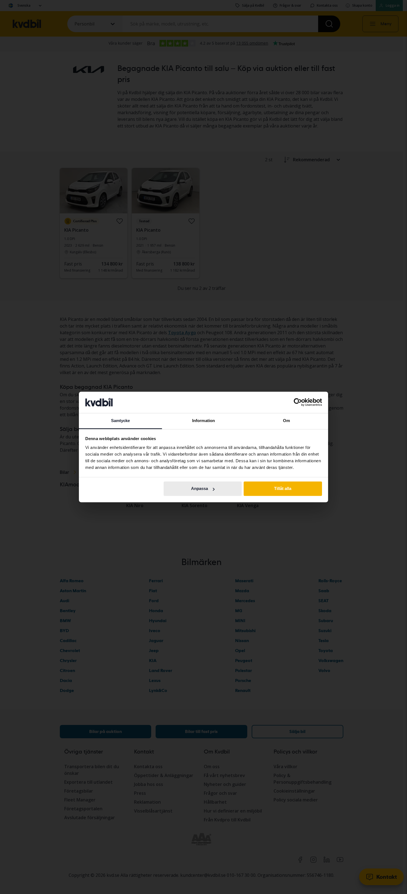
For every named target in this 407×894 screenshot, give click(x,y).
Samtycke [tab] (120, 420)
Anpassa (199, 488)
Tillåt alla (282, 488)
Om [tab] (286, 420)
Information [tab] (203, 420)
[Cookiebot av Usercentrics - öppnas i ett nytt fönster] (298, 402)
